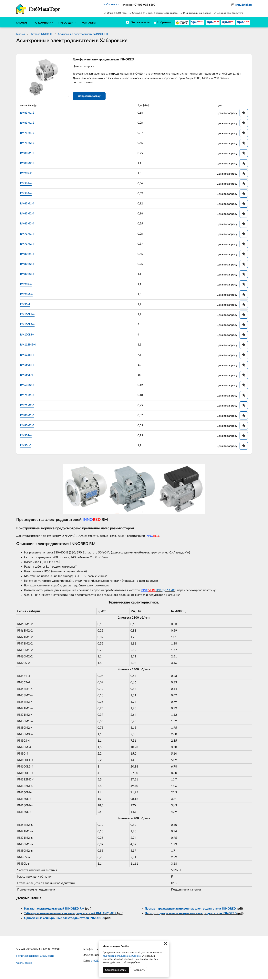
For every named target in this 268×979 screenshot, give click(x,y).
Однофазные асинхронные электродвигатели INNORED (64, 918)
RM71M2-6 (27, 405)
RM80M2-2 (27, 163)
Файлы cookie (24, 963)
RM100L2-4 (27, 324)
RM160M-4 (27, 365)
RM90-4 (25, 304)
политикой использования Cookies (121, 956)
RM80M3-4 (27, 274)
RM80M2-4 (27, 264)
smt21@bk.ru (243, 5)
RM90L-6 (25, 445)
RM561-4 (26, 183)
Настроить (138, 970)
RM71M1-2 (27, 133)
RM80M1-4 (27, 254)
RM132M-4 (27, 355)
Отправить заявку (89, 96)
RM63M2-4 (27, 213)
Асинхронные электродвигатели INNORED (83, 34)
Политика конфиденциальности (35, 956)
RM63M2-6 (27, 385)
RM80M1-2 (27, 153)
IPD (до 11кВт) (158, 590)
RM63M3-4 (27, 223)
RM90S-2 (26, 173)
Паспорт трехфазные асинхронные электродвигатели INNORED (190, 908)
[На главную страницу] (182, 22)
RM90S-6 (26, 435)
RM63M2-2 (27, 122)
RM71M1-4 (27, 233)
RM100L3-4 (27, 334)
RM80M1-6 (27, 415)
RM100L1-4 (27, 314)
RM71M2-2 (27, 143)
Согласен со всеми (115, 970)
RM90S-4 (26, 284)
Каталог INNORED (41, 34)
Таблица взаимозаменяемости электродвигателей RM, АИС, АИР (70, 913)
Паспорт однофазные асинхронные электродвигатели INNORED (191, 913)
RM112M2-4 (28, 344)
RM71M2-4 (27, 243)
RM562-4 (26, 193)
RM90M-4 (26, 294)
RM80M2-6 (27, 425)
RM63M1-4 (27, 203)
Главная (20, 34)
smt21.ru (96, 960)
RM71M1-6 (27, 395)
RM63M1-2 (27, 112)
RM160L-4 (26, 375)
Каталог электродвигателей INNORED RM (54, 908)
